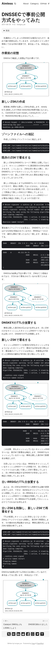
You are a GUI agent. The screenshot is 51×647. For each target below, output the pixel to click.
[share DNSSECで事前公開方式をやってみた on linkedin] (18, 634)
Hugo (33, 643)
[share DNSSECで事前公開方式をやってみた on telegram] (37, 634)
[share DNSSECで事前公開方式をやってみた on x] (9, 634)
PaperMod (40, 643)
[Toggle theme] (15, 3)
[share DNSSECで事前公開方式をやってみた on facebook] (28, 634)
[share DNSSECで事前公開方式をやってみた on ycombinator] (42, 634)
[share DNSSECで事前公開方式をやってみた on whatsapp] (32, 634)
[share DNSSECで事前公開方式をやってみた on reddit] (23, 634)
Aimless (7, 3)
